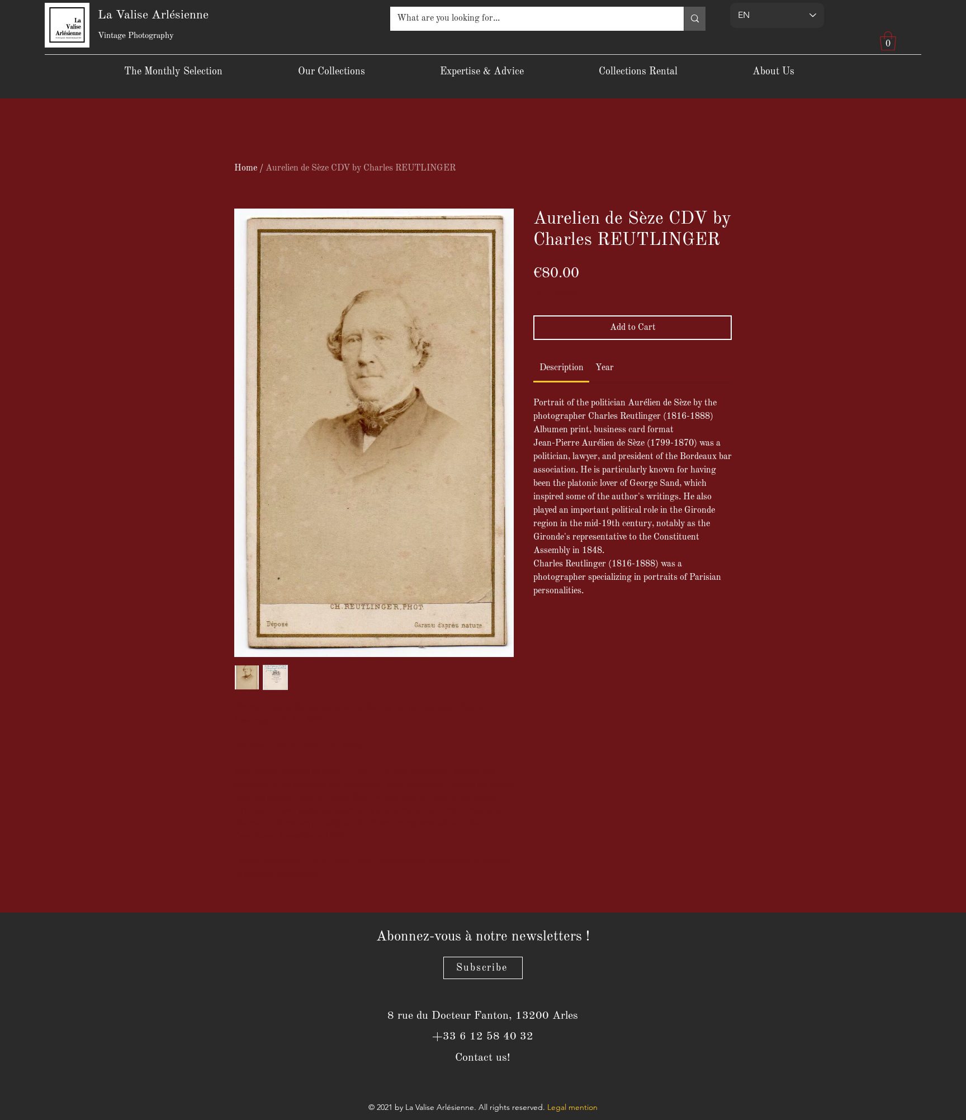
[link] (561, 367)
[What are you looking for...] (694, 19)
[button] (888, 41)
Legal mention (572, 1107)
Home (245, 168)
